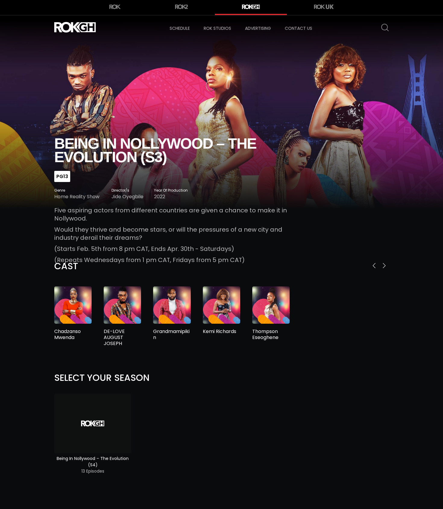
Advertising (258, 28)
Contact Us (298, 28)
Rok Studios (217, 28)
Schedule (180, 28)
